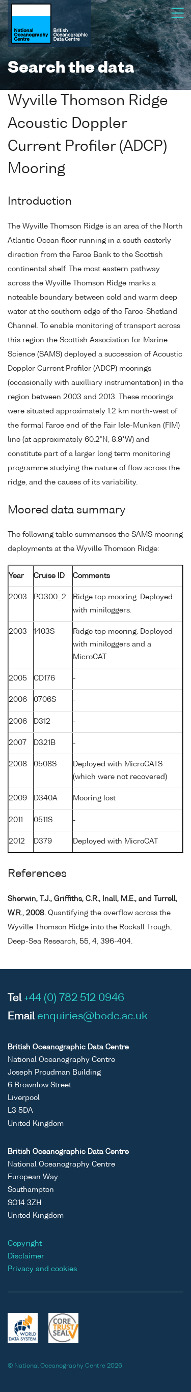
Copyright (25, 1243)
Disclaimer (26, 1256)
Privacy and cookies (42, 1269)
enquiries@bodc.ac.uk (92, 1017)
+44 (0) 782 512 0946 (74, 998)
